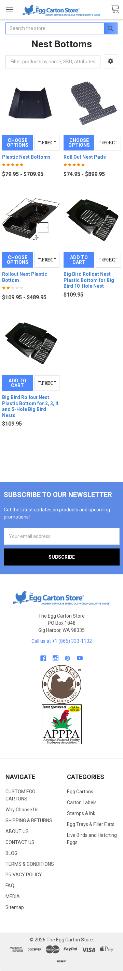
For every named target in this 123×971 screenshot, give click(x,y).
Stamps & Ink (81, 813)
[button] (110, 61)
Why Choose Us (22, 809)
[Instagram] (55, 658)
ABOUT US (17, 831)
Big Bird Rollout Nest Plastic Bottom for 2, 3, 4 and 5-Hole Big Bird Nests (30, 406)
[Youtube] (79, 658)
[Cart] (115, 9)
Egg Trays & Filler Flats (90, 824)
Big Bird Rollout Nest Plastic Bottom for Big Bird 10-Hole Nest (89, 280)
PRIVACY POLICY (23, 874)
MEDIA (12, 896)
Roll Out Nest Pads (85, 157)
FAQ (9, 885)
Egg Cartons (80, 791)
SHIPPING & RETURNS (28, 820)
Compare (47, 142)
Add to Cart (79, 260)
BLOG (11, 853)
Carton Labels (82, 802)
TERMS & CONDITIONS (29, 864)
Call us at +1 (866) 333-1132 (61, 641)
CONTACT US (20, 842)
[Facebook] (43, 658)
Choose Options (17, 143)
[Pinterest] (67, 658)
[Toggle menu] (9, 9)
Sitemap (14, 907)
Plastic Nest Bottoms (26, 157)
